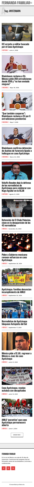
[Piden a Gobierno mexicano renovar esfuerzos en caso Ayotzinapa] (17, 243)
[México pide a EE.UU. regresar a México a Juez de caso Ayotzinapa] (17, 341)
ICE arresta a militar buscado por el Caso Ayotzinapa (15, 45)
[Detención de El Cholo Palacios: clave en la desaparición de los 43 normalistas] (17, 208)
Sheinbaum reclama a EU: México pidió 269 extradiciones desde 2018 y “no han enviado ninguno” (16, 80)
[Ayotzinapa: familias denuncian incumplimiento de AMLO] (17, 277)
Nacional (5, 87)
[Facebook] (4, 468)
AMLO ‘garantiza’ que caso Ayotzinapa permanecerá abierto (14, 422)
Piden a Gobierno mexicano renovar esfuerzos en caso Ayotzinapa (14, 257)
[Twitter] (13, 468)
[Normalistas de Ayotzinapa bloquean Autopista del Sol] (17, 309)
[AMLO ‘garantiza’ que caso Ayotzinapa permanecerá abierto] (17, 408)
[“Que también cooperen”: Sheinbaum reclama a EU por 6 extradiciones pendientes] (17, 101)
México (4, 229)
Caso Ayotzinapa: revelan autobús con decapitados (14, 389)
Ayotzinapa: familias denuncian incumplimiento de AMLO (16, 291)
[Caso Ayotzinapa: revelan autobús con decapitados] (17, 376)
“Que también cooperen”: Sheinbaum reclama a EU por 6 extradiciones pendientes (16, 116)
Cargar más (16, 434)
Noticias (4, 50)
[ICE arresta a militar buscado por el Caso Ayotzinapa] (17, 32)
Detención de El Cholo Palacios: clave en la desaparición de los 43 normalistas (16, 223)
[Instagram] (8, 468)
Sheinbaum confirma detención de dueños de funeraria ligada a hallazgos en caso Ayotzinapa (17, 151)
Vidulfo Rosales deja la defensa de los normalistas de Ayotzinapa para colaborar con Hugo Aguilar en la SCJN (16, 186)
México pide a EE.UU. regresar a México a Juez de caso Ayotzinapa (16, 356)
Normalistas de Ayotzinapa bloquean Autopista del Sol (14, 322)
